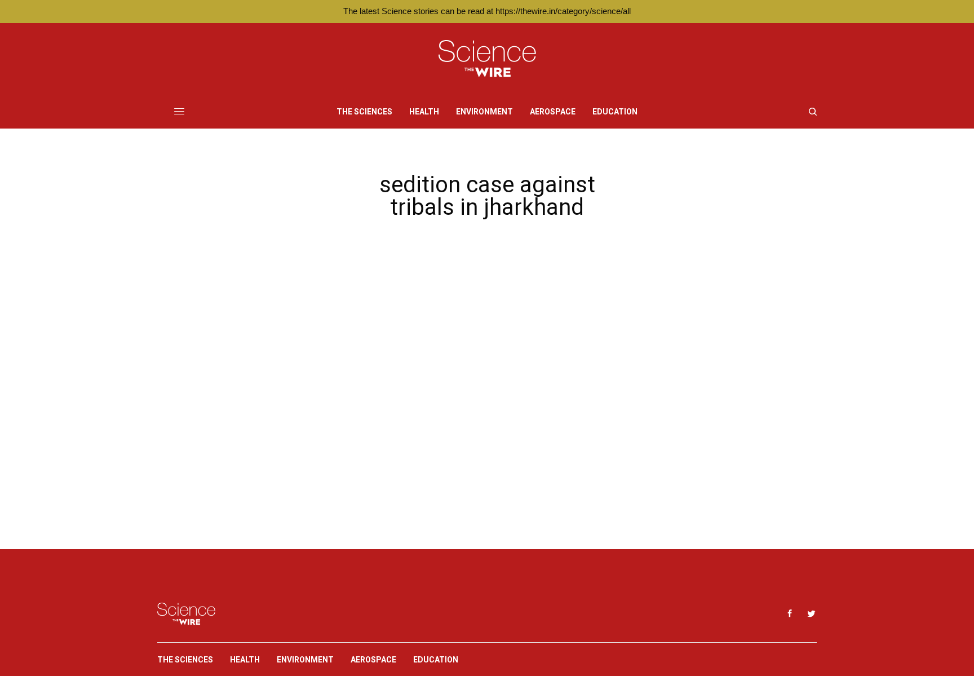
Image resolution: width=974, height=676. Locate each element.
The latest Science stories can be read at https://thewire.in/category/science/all (487, 11)
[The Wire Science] (487, 59)
